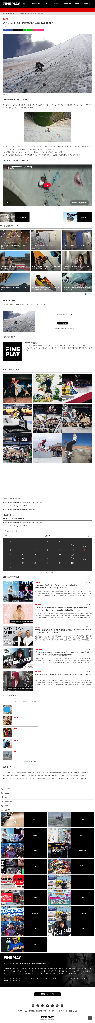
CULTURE (82, 10)
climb (5, 19)
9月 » (89, 536)
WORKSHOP (67, 4)
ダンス (82, 775)
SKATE (11, 10)
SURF (16, 10)
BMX (33, 10)
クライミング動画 (40, 304)
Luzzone (5, 304)
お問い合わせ (73, 1011)
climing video (19, 304)
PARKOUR (69, 10)
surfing (48, 775)
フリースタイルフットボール (69, 775)
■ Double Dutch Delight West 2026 (15, 506)
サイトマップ (63, 1011)
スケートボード (76, 778)
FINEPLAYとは (22, 1011)
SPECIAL (87, 4)
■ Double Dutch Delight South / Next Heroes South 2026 (22, 502)
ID (46, 4)
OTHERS (89, 10)
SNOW (62, 10)
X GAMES (55, 775)
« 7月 (6, 536)
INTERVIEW (36, 4)
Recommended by (80, 293)
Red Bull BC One (8, 775)
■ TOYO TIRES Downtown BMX (14, 518)
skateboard (57, 772)
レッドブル (15, 772)
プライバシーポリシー (50, 1011)
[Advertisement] (31, 482)
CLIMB (28, 10)
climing (12, 304)
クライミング (29, 304)
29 (72, 563)
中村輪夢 (50, 772)
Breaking (76, 772)
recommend (6, 782)
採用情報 (39, 1011)
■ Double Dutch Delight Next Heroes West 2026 (19, 509)
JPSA (4, 772)
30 (84, 563)
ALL (6, 10)
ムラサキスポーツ (39, 772)
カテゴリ (7, 810)
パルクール (31, 775)
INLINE (76, 10)
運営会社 (32, 1011)
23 (84, 558)
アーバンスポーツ (20, 775)
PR (9, 772)
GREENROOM (67, 772)
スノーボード (40, 775)
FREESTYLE (39, 10)
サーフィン (65, 778)
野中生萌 (23, 772)
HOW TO (56, 4)
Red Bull (44, 778)
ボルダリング (7, 778)
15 (72, 554)
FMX (46, 10)
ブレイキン (52, 778)
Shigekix (30, 772)
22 (72, 558)
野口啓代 (84, 772)
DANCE (22, 10)
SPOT (77, 4)
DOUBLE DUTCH (54, 10)
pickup (84, 778)
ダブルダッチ (17, 778)
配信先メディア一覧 (47, 994)
